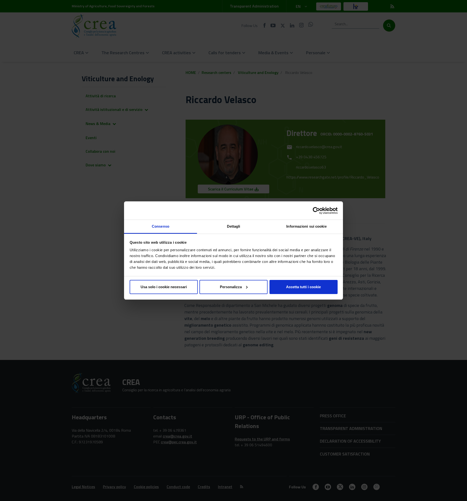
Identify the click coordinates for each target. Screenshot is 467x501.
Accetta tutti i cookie (303, 287)
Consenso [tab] (160, 226)
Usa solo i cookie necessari (164, 287)
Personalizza (231, 287)
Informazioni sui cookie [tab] (306, 226)
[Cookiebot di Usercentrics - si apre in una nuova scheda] (316, 210)
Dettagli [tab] (233, 226)
